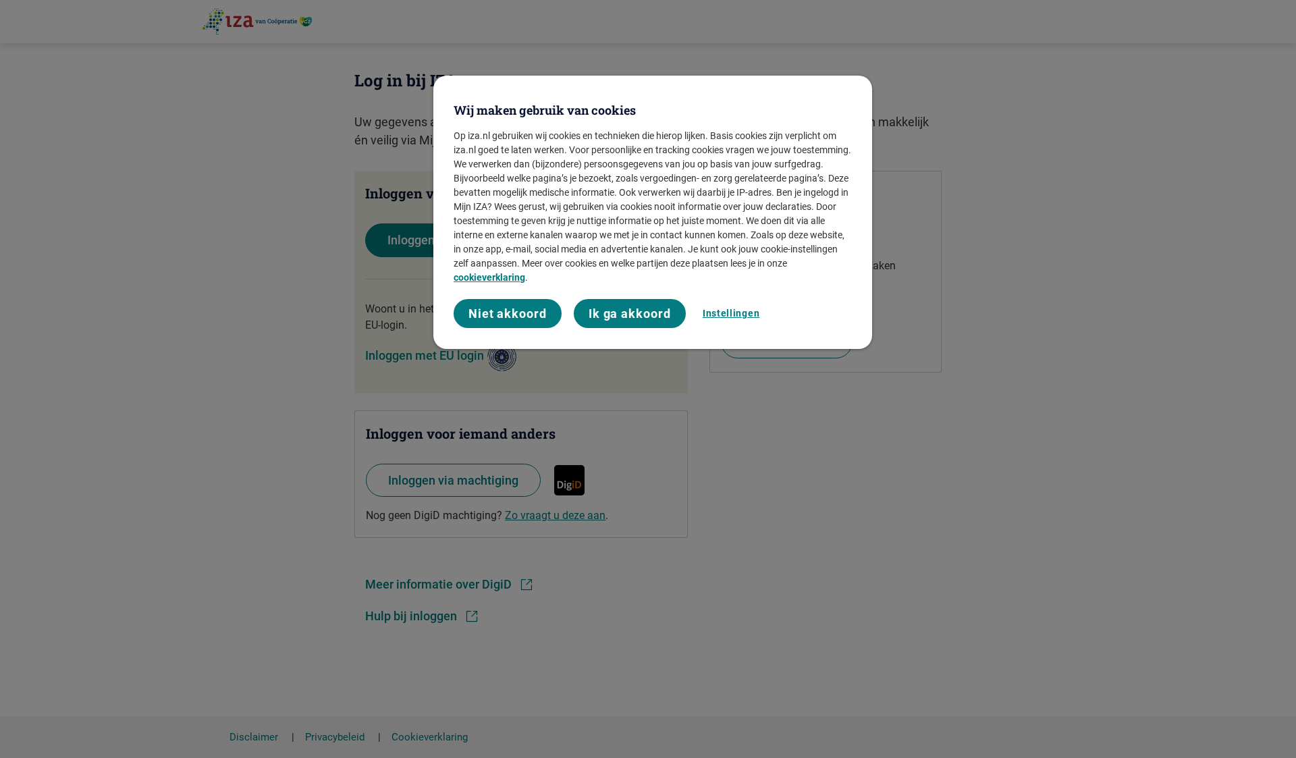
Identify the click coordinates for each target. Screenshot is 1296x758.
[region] (652, 212)
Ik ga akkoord (630, 313)
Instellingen (731, 313)
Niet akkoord (507, 313)
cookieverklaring (489, 277)
